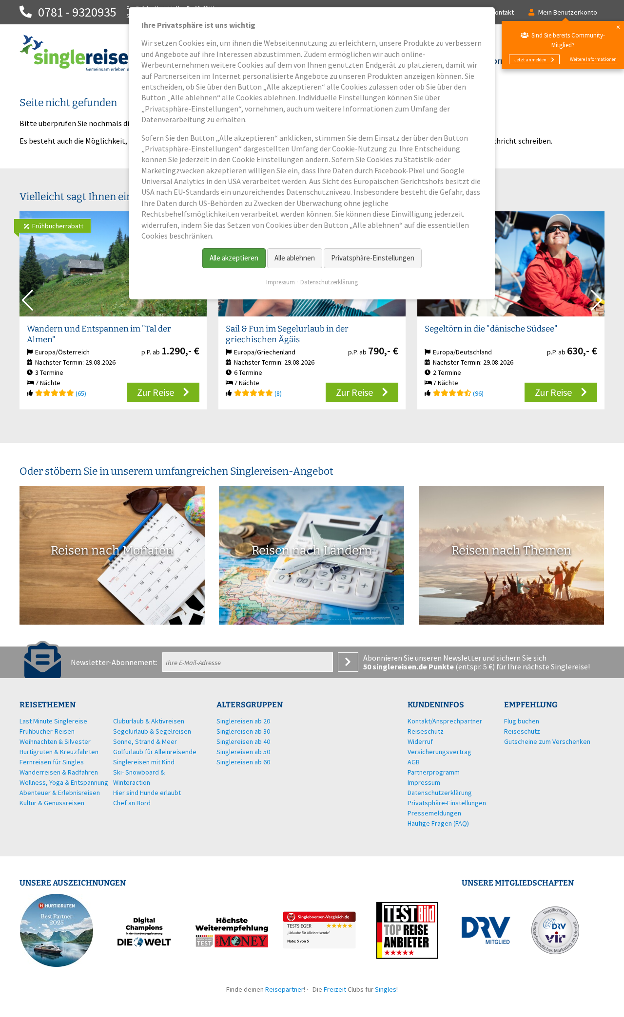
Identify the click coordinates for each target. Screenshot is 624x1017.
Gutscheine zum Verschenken (547, 741)
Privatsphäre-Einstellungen (372, 257)
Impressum (280, 282)
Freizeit (335, 989)
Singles (385, 989)
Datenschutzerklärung (329, 282)
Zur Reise (155, 392)
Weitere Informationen (593, 59)
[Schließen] (618, 27)
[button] (596, 300)
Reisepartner (284, 989)
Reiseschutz (522, 731)
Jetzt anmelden (530, 59)
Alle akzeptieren (234, 257)
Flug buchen (521, 721)
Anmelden (348, 662)
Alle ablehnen (294, 257)
